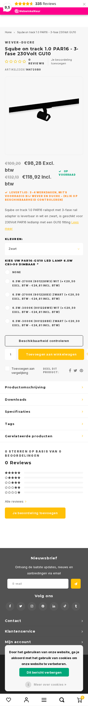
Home (8, 32)
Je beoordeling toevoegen (61, 61)
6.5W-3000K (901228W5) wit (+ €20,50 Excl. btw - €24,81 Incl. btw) (44, 309)
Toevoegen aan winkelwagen (51, 354)
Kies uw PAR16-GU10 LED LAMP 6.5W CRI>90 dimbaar (39, 262)
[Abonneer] (76, 584)
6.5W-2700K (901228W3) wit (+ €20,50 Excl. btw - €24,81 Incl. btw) (44, 283)
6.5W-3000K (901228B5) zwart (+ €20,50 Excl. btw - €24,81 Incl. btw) (46, 323)
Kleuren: (14, 239)
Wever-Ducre (20, 42)
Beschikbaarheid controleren (44, 341)
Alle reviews (14, 501)
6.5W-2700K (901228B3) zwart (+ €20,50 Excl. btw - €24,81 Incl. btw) (46, 296)
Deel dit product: (51, 370)
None (16, 272)
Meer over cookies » (50, 684)
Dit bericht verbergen (44, 672)
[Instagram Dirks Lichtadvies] (32, 606)
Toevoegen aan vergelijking (22, 371)
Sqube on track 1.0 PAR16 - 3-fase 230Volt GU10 (46, 32)
